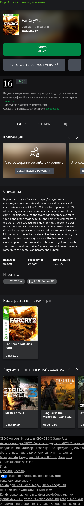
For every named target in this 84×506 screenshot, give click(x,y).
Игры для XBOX (32, 438)
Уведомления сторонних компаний (25, 504)
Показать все (54, 369)
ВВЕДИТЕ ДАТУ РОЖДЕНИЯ (34, 171)
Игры (4, 466)
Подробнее (10, 101)
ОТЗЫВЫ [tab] (44, 124)
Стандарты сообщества (38, 448)
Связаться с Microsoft (36, 490)
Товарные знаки (71, 499)
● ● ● (75, 65)
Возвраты (65, 457)
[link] (20, 332)
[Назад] (69, 137)
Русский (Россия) (12, 471)
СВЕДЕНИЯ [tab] (20, 124)
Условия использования (41, 499)
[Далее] (77, 137)
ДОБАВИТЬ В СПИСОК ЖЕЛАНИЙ (36, 65)
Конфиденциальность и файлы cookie (27, 494)
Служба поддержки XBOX (51, 443)
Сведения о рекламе (66, 504)
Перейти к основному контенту (22, 2)
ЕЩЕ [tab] (66, 124)
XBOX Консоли (10, 438)
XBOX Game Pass (55, 438)
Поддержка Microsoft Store (38, 457)
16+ (19, 81)
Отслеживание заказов (16, 462)
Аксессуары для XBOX (16, 443)
